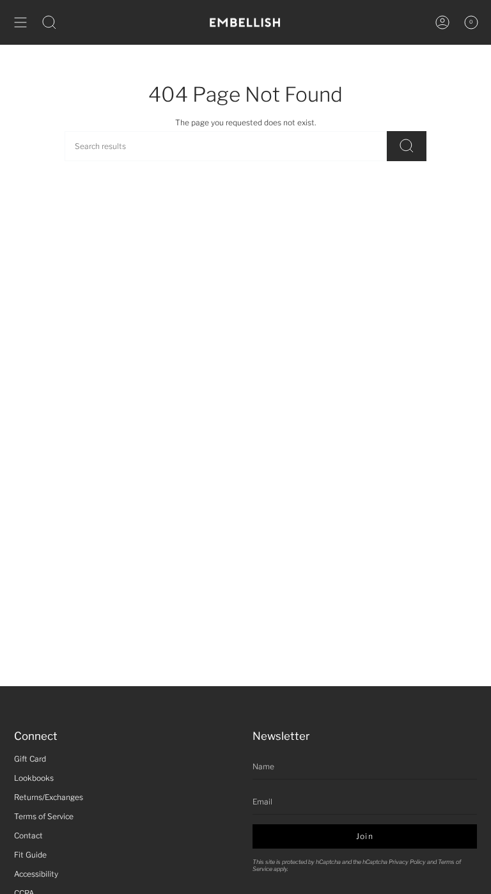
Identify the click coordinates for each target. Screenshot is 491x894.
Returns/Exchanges (48, 797)
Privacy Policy (407, 861)
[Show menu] (20, 22)
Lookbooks (34, 778)
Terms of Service (44, 816)
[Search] (406, 146)
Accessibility (36, 874)
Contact (28, 835)
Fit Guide (30, 854)
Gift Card (30, 759)
